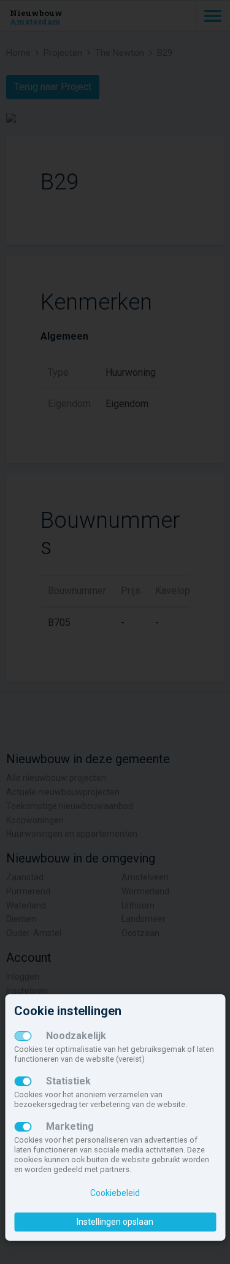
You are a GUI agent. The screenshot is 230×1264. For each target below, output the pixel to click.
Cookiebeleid (115, 1193)
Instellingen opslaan (115, 1222)
